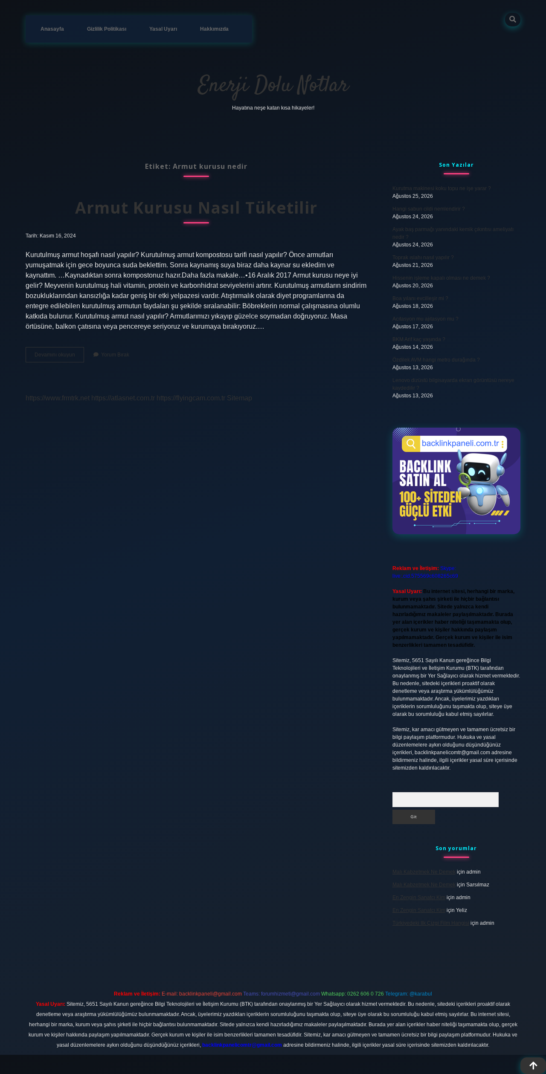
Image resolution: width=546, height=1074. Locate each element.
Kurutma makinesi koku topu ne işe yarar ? (441, 188)
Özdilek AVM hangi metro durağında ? (436, 360)
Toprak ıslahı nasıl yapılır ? (423, 258)
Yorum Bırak (115, 355)
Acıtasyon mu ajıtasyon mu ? (425, 319)
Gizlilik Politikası (106, 29)
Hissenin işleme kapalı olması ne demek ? (441, 278)
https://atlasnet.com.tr (123, 398)
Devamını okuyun (59, 356)
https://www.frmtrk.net (58, 398)
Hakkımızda (214, 29)
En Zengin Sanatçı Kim (418, 897)
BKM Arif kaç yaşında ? (418, 339)
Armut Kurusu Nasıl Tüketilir (196, 207)
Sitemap (239, 398)
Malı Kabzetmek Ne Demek (424, 872)
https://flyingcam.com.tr (191, 398)
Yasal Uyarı (163, 29)
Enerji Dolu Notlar (273, 85)
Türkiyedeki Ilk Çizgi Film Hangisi (430, 923)
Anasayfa (52, 29)
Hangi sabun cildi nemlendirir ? (428, 209)
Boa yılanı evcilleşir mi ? (420, 298)
